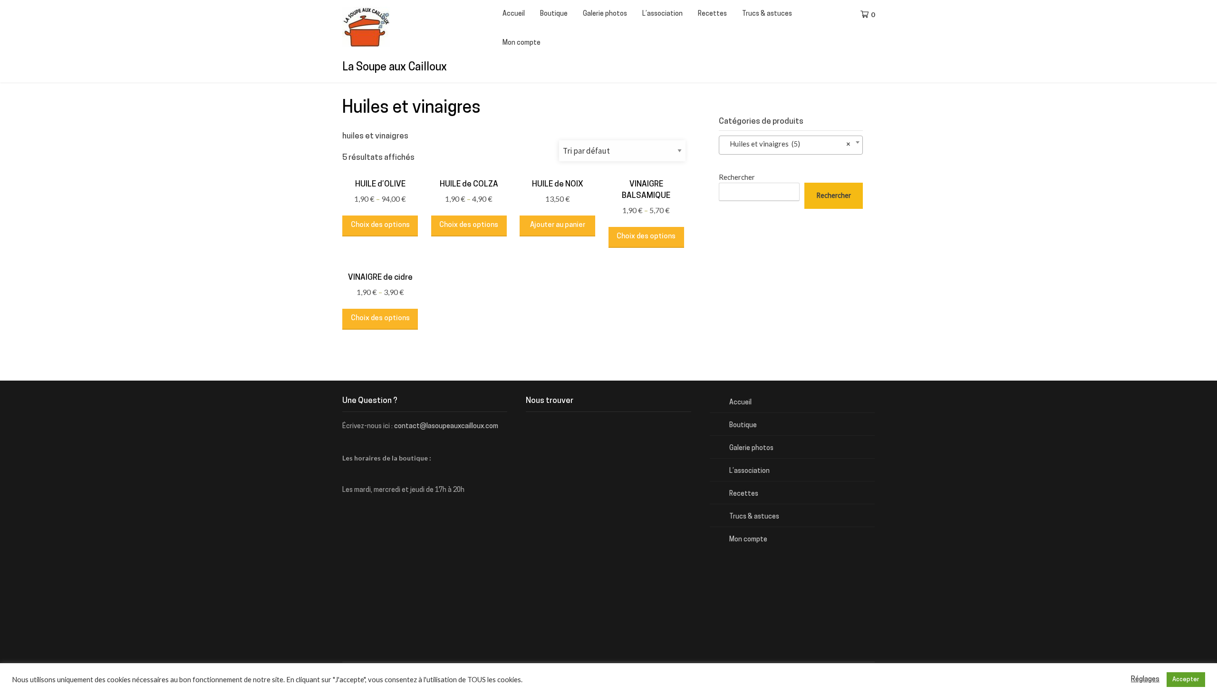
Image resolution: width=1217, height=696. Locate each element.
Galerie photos (605, 14)
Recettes (712, 14)
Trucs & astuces (767, 14)
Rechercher (737, 177)
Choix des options (380, 225)
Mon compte (521, 43)
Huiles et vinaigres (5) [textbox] (787, 143)
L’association (662, 14)
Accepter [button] (1185, 679)
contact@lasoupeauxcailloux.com (446, 426)
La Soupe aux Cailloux (394, 67)
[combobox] (791, 145)
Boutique (554, 14)
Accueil (513, 14)
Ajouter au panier (557, 225)
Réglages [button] (1145, 679)
